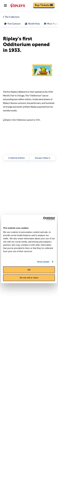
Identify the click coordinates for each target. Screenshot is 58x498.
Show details (43, 262)
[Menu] (5, 5)
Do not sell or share (29, 278)
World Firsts (34, 23)
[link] (44, 5)
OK (29, 270)
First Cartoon (14, 23)
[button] (29, 23)
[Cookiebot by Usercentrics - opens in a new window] (43, 218)
